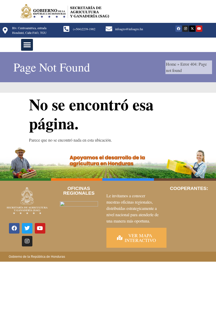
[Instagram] (185, 28)
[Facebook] (178, 28)
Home (171, 64)
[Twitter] (27, 228)
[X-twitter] (192, 28)
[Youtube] (199, 28)
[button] (27, 45)
